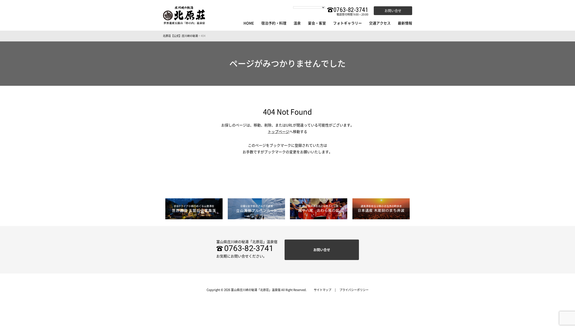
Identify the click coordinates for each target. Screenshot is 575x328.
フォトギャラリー (347, 23)
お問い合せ (393, 10)
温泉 (297, 23)
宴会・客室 (317, 23)
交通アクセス (380, 23)
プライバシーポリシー (354, 289)
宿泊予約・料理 (273, 23)
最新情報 (405, 23)
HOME (248, 23)
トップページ (278, 131)
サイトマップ (322, 289)
